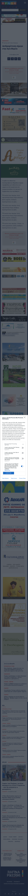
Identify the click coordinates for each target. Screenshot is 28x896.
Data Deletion (5, 478)
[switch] (22, 448)
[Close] (25, 417)
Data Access (14, 478)
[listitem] (14, 444)
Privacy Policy (22, 478)
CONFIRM (8, 473)
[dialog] (14, 448)
